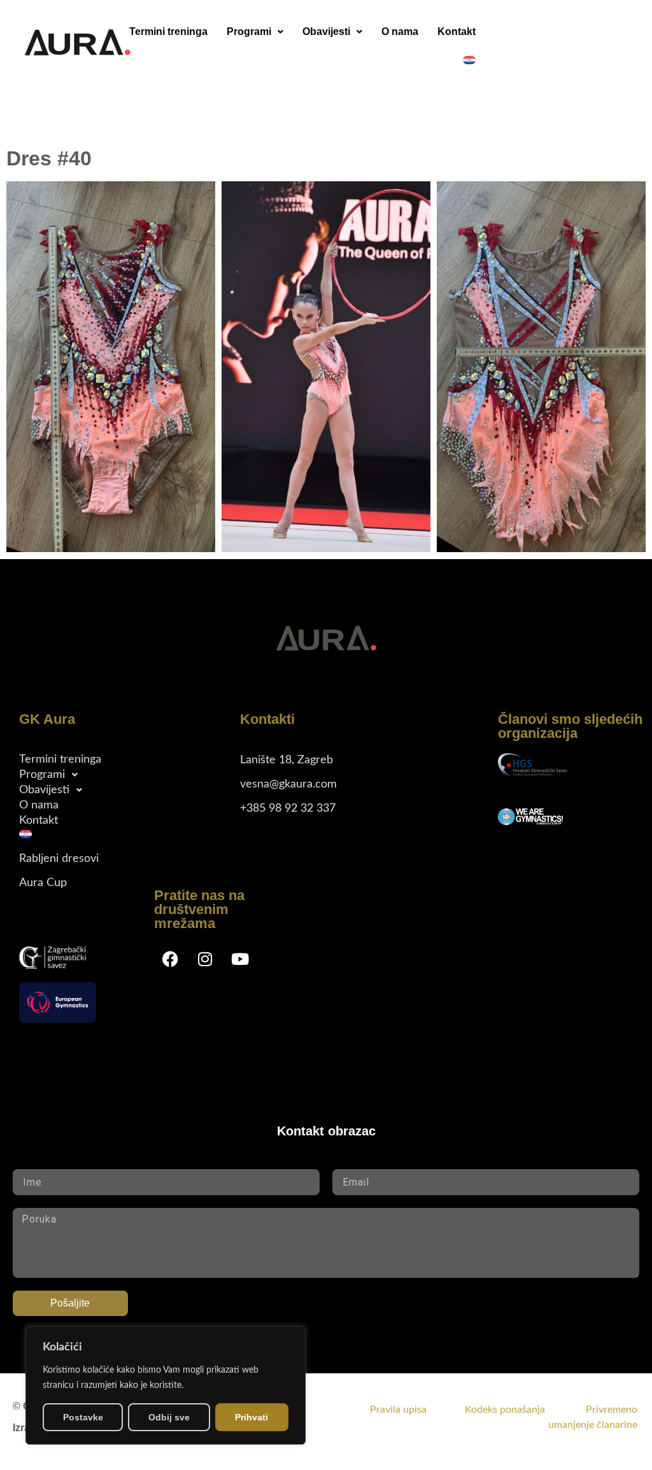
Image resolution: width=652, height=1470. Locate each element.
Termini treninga (168, 31)
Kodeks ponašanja (524, 1409)
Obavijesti (326, 31)
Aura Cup (43, 883)
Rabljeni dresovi (59, 858)
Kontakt (456, 31)
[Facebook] (170, 959)
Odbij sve (169, 1417)
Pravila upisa (398, 1409)
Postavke (83, 1417)
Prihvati (251, 1417)
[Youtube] (240, 959)
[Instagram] (205, 959)
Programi (249, 31)
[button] (255, 31)
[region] (165, 1385)
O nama (399, 31)
